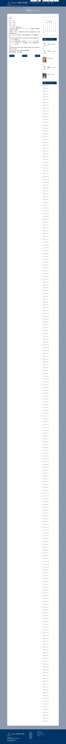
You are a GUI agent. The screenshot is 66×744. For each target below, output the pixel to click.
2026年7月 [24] (45, 88)
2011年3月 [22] (45, 587)
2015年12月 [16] (45, 424)
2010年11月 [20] (45, 598)
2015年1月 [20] (45, 455)
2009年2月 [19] (45, 658)
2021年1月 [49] (45, 276)
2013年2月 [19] (45, 521)
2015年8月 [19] (45, 436)
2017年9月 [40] (45, 387)
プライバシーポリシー (41, 734)
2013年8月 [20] (45, 504)
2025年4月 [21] (45, 130)
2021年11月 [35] (45, 247)
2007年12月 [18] (45, 698)
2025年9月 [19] (45, 116)
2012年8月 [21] (45, 538)
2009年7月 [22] (45, 644)
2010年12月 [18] (45, 595)
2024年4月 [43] (45, 165)
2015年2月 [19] (45, 453)
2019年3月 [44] (45, 336)
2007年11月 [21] (45, 701)
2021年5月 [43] (45, 264)
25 (45, 31)
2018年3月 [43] (45, 370)
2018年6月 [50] (45, 361)
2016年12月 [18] (45, 413)
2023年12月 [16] (45, 176)
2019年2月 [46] (45, 339)
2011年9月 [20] (45, 570)
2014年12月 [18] (45, 458)
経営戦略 (43, 3)
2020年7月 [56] (45, 293)
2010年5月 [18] (45, 615)
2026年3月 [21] (45, 99)
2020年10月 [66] (45, 284)
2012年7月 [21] (45, 541)
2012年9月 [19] (45, 535)
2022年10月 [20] (45, 216)
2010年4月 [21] (45, 618)
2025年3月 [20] (45, 133)
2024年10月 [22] (45, 148)
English (51, 0)
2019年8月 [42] (45, 321)
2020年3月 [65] (45, 302)
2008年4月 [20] (45, 686)
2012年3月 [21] (45, 552)
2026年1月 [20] (45, 105)
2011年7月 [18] (45, 575)
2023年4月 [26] (45, 199)
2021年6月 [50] (45, 262)
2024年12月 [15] (45, 142)
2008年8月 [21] (45, 675)
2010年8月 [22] (45, 607)
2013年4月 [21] (45, 515)
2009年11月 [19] (45, 632)
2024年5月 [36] (45, 162)
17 (43, 29)
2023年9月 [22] (45, 185)
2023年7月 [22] (45, 190)
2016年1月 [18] (45, 421)
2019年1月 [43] (45, 341)
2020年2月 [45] (45, 304)
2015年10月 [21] (45, 430)
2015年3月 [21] (45, 450)
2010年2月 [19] (45, 624)
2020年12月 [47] (45, 279)
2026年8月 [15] (45, 85)
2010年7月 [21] (45, 609)
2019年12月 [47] (45, 310)
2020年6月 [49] (45, 296)
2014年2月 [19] (45, 487)
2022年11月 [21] (45, 213)
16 (55, 28)
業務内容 (33, 3)
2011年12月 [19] (45, 561)
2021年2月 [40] (45, 273)
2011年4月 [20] (45, 584)
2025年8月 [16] (45, 119)
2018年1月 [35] (45, 376)
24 (43, 31)
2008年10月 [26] (45, 669)
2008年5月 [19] (45, 684)
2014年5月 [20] (45, 478)
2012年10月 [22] (45, 532)
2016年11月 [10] (45, 416)
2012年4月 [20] (45, 550)
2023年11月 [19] (45, 179)
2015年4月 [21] (45, 447)
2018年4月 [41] (45, 367)
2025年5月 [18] (45, 128)
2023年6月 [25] (45, 193)
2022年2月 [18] (45, 239)
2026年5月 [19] (45, 93)
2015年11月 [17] (45, 427)
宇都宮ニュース (17, 7)
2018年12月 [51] (45, 344)
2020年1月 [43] (45, 307)
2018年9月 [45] (45, 353)
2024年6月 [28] (45, 159)
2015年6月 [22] (45, 441)
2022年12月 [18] (45, 210)
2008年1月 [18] (45, 695)
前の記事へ (12, 55)
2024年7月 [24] (45, 156)
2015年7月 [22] (45, 438)
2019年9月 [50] (45, 319)
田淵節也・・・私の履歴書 (51, 67)
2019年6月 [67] (45, 327)
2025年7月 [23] (45, 122)
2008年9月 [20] (45, 672)
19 (47, 29)
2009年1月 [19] (45, 661)
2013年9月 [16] (45, 501)
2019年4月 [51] (45, 333)
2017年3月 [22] (45, 404)
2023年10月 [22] (45, 182)
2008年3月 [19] (45, 689)
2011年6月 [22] (45, 578)
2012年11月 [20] (45, 530)
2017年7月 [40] (45, 393)
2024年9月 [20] (45, 150)
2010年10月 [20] (45, 601)
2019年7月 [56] (45, 324)
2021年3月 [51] (45, 270)
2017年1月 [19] (45, 410)
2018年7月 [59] (45, 359)
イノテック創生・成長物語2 (51, 44)
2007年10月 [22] (45, 704)
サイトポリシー (40, 733)
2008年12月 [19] (45, 664)
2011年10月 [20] (45, 567)
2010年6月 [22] (45, 612)
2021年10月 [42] (45, 250)
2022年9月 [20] (45, 219)
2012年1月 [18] (45, 558)
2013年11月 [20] (45, 495)
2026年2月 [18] (45, 102)
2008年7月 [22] (45, 678)
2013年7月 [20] (45, 507)
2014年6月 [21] (45, 475)
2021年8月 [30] (45, 256)
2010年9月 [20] (45, 604)
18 (45, 29)
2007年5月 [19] (45, 718)
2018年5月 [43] (45, 364)
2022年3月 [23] (45, 236)
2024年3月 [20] (45, 168)
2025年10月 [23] (45, 113)
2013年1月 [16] (45, 524)
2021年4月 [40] (45, 267)
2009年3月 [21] (45, 655)
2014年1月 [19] (45, 490)
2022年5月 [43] (45, 230)
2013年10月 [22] (45, 498)
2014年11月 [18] (45, 461)
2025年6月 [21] (45, 125)
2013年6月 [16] (45, 510)
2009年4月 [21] (45, 652)
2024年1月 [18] (45, 173)
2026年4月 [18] (45, 96)
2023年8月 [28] (45, 187)
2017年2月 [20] (45, 407)
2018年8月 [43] (45, 356)
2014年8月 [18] (45, 470)
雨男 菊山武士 (50, 58)
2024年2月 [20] (45, 170)
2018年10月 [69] (45, 350)
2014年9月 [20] (45, 467)
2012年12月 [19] (45, 527)
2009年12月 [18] (45, 629)
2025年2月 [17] (45, 136)
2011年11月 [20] (45, 564)
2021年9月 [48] (45, 253)
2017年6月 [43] (45, 396)
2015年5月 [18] (45, 444)
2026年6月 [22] (45, 91)
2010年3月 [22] (45, 621)
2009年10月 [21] (45, 635)
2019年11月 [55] (45, 313)
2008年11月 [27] (45, 666)
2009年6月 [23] (45, 646)
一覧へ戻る (25, 55)
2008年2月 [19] (45, 692)
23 (55, 29)
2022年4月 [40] (45, 233)
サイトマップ (56, 0)
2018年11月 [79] (45, 347)
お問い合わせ (46, 0)
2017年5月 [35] (45, 398)
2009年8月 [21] (45, 641)
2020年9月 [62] (45, 287)
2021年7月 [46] (45, 259)
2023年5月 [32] (45, 196)
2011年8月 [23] (45, 572)
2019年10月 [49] (45, 316)
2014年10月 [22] (45, 464)
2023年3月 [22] (45, 202)
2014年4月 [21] (45, 481)
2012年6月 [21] (45, 544)
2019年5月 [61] (45, 330)
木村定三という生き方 (51, 74)
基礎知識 (37, 3)
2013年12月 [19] (45, 493)
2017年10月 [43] (45, 384)
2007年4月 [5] (45, 721)
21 (51, 29)
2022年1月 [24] (45, 242)
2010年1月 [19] (45, 627)
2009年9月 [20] (45, 638)
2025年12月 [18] (45, 108)
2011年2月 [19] (45, 589)
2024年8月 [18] (45, 153)
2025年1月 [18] (45, 139)
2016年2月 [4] (45, 418)
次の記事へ (37, 55)
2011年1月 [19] (45, 592)
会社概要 (48, 3)
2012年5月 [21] (45, 547)
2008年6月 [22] (45, 681)
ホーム (30, 3)
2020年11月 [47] (45, 282)
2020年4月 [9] (45, 299)
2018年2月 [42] (45, 373)
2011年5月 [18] (45, 581)
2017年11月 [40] (45, 381)
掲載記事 (52, 3)
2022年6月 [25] (45, 227)
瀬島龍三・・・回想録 (51, 51)
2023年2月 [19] (45, 205)
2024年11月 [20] (45, 145)
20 (49, 29)
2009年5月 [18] (45, 649)
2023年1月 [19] (45, 207)
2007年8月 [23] (45, 709)
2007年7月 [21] (45, 712)
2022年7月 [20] (45, 225)
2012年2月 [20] (45, 555)
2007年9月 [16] (45, 706)
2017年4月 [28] (45, 401)
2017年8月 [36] (45, 390)
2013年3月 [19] (45, 518)
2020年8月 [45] (45, 290)
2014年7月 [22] (45, 473)
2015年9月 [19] (45, 433)
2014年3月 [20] (45, 484)
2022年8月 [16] (45, 222)
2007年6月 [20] (45, 715)
